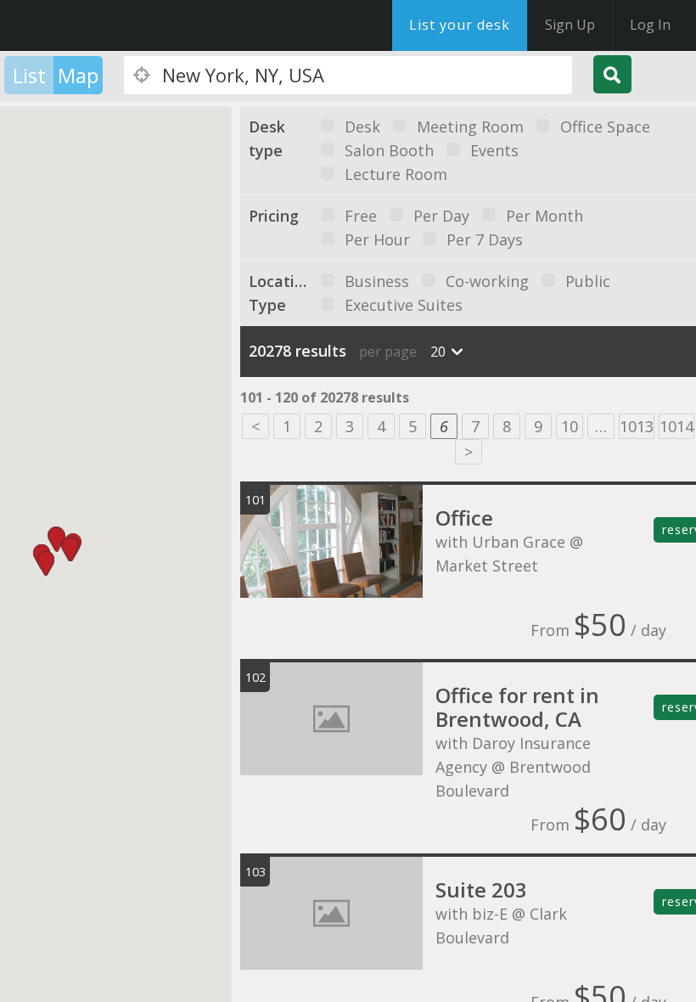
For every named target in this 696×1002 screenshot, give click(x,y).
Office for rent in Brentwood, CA (517, 707)
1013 (637, 426)
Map (78, 75)
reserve (679, 529)
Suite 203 (481, 889)
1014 (676, 426)
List (29, 75)
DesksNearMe (118, 25)
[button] (46, 563)
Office (464, 518)
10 (569, 426)
